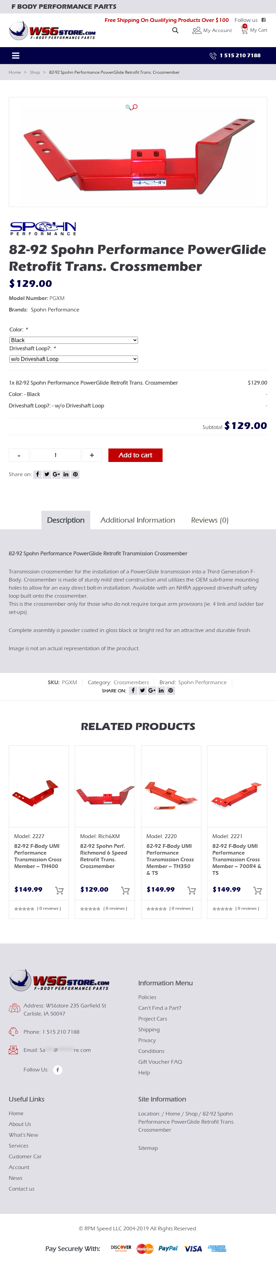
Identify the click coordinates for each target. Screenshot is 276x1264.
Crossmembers (131, 682)
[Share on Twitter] (47, 474)
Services (18, 1146)
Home (15, 72)
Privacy (147, 1040)
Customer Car (25, 1157)
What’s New (23, 1135)
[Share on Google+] (56, 474)
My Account (217, 30)
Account (19, 1167)
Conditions (151, 1051)
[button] (131, 107)
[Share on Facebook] (37, 474)
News (15, 1178)
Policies (147, 997)
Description (65, 520)
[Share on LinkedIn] (66, 474)
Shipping (149, 1030)
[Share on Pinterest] (75, 474)
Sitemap (148, 1148)
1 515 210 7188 (239, 55)
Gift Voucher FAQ (160, 1062)
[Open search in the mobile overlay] (175, 30)
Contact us (21, 1189)
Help (144, 1073)
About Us (20, 1124)
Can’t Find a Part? (159, 1008)
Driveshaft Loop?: (32, 348)
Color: (18, 330)
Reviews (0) (210, 520)
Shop (35, 72)
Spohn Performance (55, 310)
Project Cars (152, 1019)
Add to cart (135, 455)
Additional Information (138, 520)
